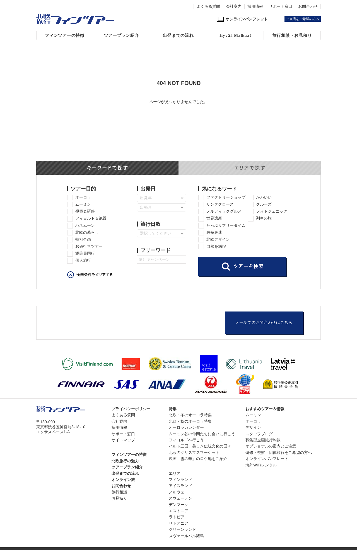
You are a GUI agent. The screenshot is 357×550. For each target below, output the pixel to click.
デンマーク (178, 504)
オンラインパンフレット (266, 458)
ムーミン (253, 415)
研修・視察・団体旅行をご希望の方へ (278, 452)
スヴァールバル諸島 (186, 536)
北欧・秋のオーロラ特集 (190, 421)
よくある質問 (208, 6)
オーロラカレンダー (186, 427)
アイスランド (180, 485)
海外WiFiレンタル (261, 465)
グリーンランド (182, 529)
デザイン (253, 427)
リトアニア (178, 523)
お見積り (119, 498)
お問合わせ (308, 6)
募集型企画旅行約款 (263, 440)
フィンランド (180, 479)
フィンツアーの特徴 (65, 35)
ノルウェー (178, 492)
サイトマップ (123, 440)
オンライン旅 (123, 479)
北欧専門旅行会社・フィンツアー (75, 19)
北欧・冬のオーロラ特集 (190, 415)
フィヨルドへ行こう (186, 440)
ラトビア (176, 517)
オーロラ (253, 421)
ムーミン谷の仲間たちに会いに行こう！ (204, 434)
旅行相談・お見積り (292, 35)
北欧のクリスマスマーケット (194, 452)
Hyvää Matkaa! (235, 35)
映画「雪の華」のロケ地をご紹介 (198, 458)
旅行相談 (119, 492)
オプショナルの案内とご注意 (270, 446)
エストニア (178, 510)
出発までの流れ (178, 35)
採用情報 (255, 6)
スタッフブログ (259, 434)
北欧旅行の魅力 (125, 461)
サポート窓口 (280, 6)
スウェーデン (180, 498)
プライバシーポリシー (131, 409)
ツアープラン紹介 (121, 35)
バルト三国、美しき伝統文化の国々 (200, 446)
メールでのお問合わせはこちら (264, 322)
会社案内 (234, 6)
